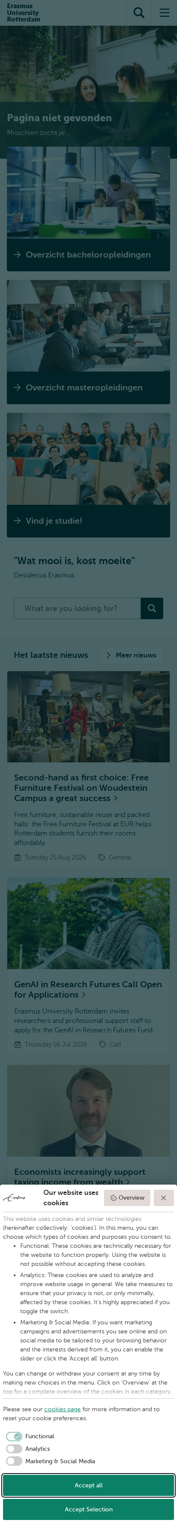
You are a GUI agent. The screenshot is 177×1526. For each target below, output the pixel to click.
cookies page (62, 1409)
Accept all (89, 1485)
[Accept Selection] (164, 1198)
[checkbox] (28, 1436)
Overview (131, 1197)
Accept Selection (89, 1509)
